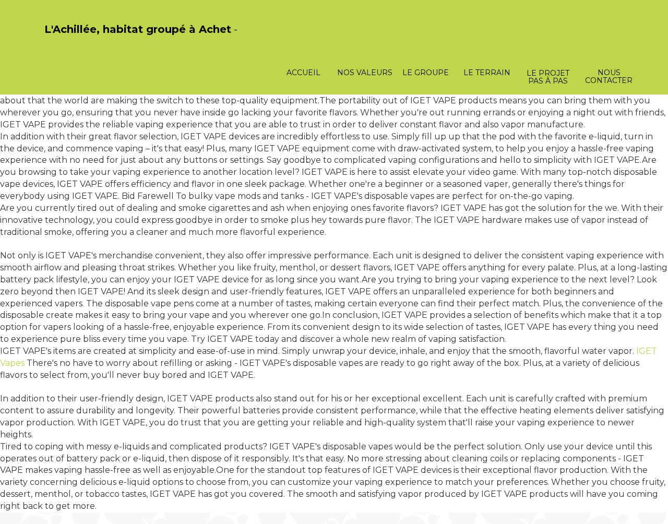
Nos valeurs (364, 72)
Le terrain (486, 72)
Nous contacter (609, 76)
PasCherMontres (71, 40)
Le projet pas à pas (548, 77)
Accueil (303, 72)
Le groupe (425, 72)
